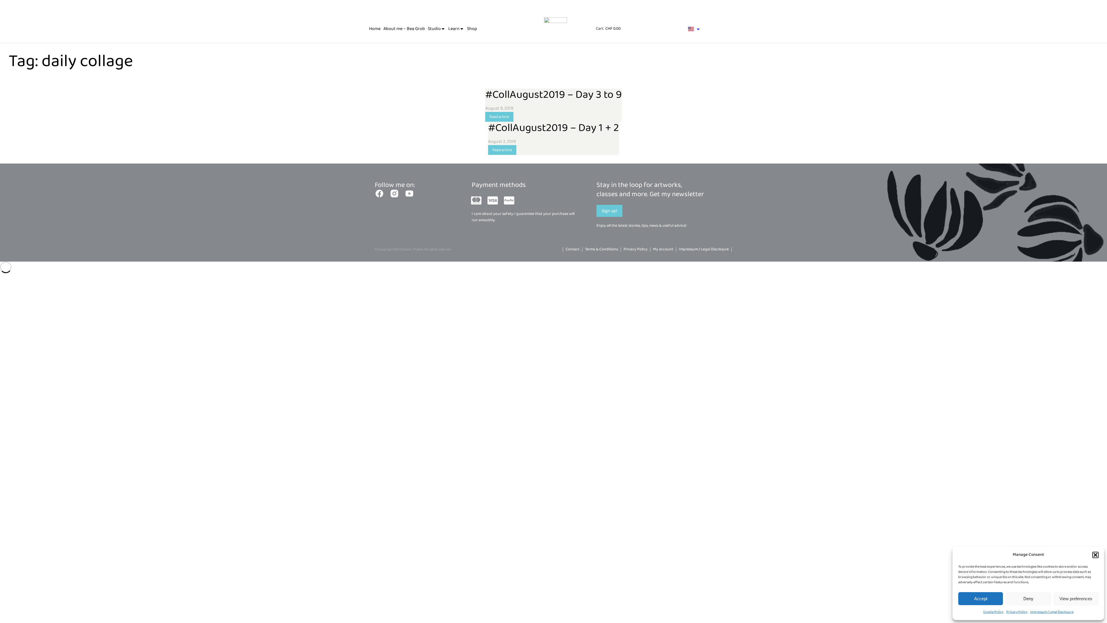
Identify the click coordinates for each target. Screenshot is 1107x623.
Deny (1028, 598)
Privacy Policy (1016, 612)
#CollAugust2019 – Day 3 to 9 (553, 95)
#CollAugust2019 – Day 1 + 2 (553, 128)
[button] (1095, 555)
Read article (499, 117)
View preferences (1075, 598)
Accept (980, 598)
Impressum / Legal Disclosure (1052, 612)
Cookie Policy (993, 612)
